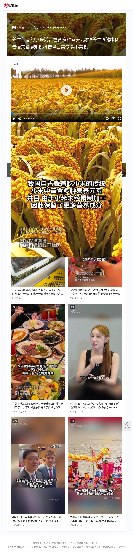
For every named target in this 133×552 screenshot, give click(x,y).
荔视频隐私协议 (59, 543)
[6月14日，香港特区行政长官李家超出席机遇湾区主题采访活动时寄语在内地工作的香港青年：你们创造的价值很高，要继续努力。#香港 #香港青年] (38, 465)
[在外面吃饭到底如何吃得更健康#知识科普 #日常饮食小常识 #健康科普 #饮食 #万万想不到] (38, 352)
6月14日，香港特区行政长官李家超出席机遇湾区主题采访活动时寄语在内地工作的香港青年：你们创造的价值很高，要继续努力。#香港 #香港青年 (37, 519)
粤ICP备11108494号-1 (72, 547)
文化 (35, 27)
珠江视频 (21, 27)
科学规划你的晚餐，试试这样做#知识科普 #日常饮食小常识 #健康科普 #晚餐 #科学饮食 (95, 291)
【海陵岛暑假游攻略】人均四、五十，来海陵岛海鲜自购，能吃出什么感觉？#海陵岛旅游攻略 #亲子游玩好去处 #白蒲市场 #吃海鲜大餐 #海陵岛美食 (37, 291)
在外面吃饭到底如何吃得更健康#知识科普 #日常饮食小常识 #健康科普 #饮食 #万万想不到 (37, 405)
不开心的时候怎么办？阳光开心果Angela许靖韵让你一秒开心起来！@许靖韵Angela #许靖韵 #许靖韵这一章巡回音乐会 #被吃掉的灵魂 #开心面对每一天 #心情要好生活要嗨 (95, 405)
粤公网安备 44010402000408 (43, 547)
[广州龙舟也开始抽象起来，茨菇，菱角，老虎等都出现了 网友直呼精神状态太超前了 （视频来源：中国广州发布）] (95, 465)
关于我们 (96, 543)
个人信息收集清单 (79, 543)
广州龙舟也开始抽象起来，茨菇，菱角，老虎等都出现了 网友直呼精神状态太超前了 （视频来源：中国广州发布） (94, 519)
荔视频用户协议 (40, 543)
